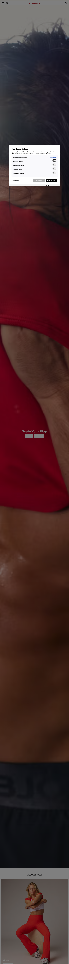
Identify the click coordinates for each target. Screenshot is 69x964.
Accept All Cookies (51, 180)
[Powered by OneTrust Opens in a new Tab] (52, 185)
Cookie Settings (15, 180)
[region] (34, 165)
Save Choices (39, 180)
